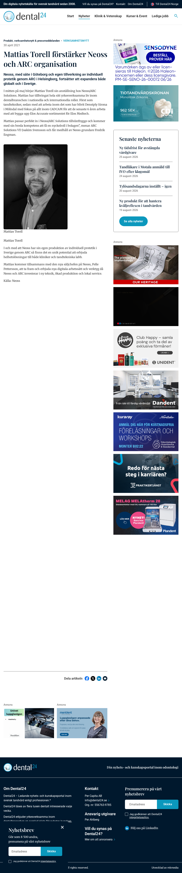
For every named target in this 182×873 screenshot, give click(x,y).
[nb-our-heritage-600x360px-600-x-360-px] (145, 264)
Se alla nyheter (133, 221)
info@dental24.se (96, 800)
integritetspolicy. (139, 817)
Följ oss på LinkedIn (144, 828)
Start (70, 16)
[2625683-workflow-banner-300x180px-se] (145, 431)
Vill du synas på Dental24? (98, 4)
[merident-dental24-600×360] (82, 723)
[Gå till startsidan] (20, 767)
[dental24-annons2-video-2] (145, 103)
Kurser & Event (136, 16)
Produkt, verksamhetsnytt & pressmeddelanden (32, 40)
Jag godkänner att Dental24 (145, 816)
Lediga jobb (160, 16)
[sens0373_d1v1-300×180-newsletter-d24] (145, 62)
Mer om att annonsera (99, 839)
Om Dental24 (135, 4)
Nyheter (84, 16)
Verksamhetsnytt (76, 40)
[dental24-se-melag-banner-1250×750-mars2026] (145, 515)
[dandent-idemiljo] (145, 390)
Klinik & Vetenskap (108, 16)
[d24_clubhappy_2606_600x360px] (145, 348)
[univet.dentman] (29, 723)
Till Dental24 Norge (167, 4)
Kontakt (120, 4)
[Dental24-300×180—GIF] (145, 473)
